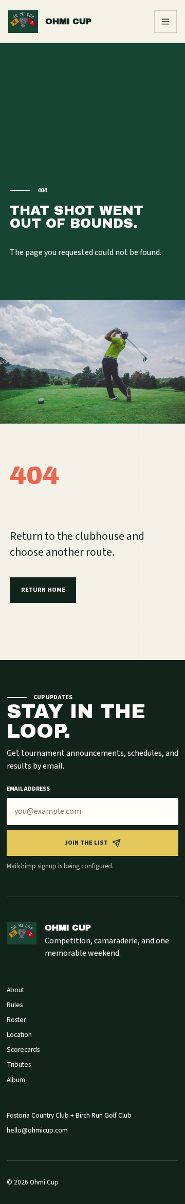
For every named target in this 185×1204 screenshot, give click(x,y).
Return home (43, 589)
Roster (16, 1020)
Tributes (19, 1064)
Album (16, 1080)
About (15, 990)
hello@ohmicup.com (37, 1130)
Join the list (86, 842)
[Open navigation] (165, 21)
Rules (15, 1005)
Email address (28, 789)
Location (19, 1034)
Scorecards (23, 1049)
